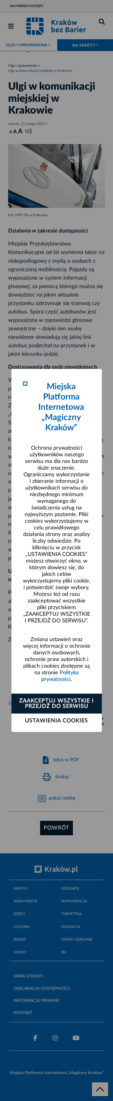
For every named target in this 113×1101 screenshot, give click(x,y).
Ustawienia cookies (56, 721)
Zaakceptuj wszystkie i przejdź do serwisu (56, 703)
